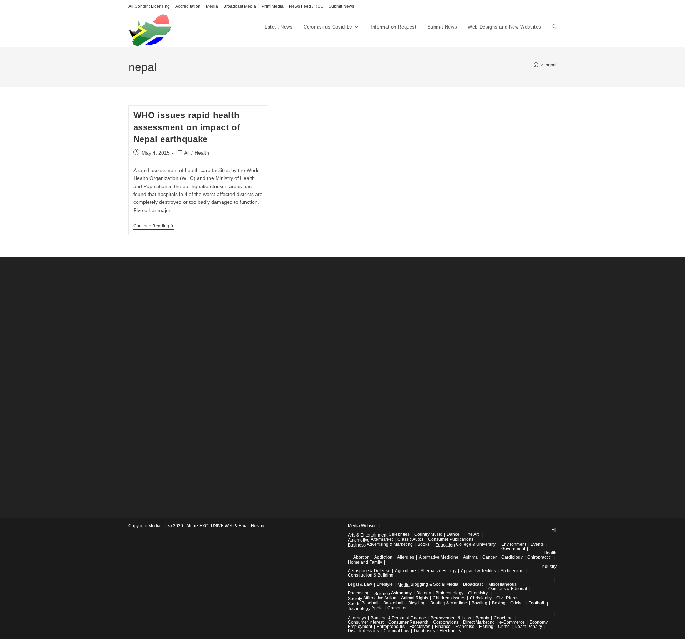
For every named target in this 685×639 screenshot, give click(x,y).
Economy (538, 622)
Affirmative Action (379, 597)
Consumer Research (408, 622)
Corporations (445, 622)
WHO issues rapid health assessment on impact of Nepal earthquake (186, 127)
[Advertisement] (182, 384)
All (186, 153)
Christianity (481, 597)
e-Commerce (512, 622)
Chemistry (478, 592)
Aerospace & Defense (369, 570)
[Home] (536, 64)
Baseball (370, 602)
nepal (551, 64)
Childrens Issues (449, 597)
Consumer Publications (450, 539)
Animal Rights (414, 597)
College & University (476, 544)
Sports (354, 603)
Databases (424, 630)
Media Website (362, 525)
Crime (504, 626)
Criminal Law (396, 630)
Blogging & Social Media (434, 584)
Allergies (405, 557)
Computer (397, 607)
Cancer (489, 557)
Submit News (341, 6)
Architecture (512, 570)
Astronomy (401, 592)
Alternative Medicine (438, 557)
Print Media (273, 6)
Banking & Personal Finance (398, 617)
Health (201, 153)
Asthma (470, 557)
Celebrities (399, 534)
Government (513, 548)
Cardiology (512, 557)
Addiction (383, 557)
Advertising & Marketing (390, 544)
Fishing (486, 626)
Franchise (465, 626)
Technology (359, 608)
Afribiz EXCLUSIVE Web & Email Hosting (226, 525)
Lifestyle (385, 584)
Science (382, 593)
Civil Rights (507, 597)
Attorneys (357, 617)
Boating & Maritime (448, 602)
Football (536, 602)
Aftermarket (382, 539)
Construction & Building (371, 575)
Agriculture (405, 570)
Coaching (503, 617)
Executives (419, 626)
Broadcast (473, 584)
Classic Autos (410, 539)
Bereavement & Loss (451, 617)
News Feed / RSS (306, 6)
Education (445, 545)
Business (357, 545)
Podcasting (359, 592)
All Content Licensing (149, 6)
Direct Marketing (479, 622)
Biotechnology (449, 592)
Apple (377, 607)
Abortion (361, 557)
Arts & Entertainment (367, 535)
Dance (453, 534)
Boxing (499, 602)
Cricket (517, 602)
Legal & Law (360, 584)
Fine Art (471, 534)
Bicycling (417, 602)
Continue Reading (153, 226)
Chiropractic (539, 557)
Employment (360, 626)
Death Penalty (528, 626)
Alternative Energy (438, 570)
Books (423, 544)
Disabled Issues (363, 630)
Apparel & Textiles (478, 570)
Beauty (482, 617)
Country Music (428, 534)
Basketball (393, 602)
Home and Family (365, 562)
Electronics (450, 630)
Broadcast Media (239, 6)
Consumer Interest (366, 622)
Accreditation (188, 6)
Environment (513, 544)
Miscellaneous (502, 584)
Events (537, 544)
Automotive (359, 540)
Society (355, 598)
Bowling (479, 602)
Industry (549, 566)
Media (212, 6)
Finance (443, 626)
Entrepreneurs (391, 626)
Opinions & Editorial (507, 588)
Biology (423, 592)
